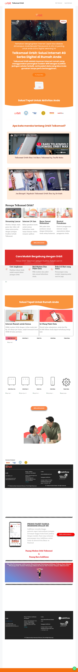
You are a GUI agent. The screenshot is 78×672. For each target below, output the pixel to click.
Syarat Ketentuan (68, 3)
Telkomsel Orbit (18, 3)
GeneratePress (47, 670)
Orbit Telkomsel (58, 3)
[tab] (11, 338)
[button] (74, 668)
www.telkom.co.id (8, 621)
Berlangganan (39, 243)
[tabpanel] (39, 357)
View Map (27, 481)
